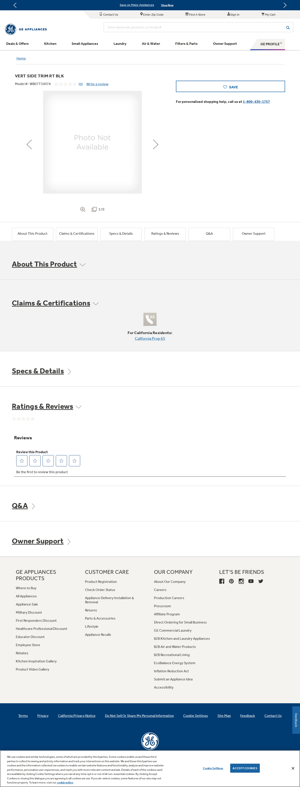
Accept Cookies (245, 768)
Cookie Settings (213, 768)
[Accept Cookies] (293, 768)
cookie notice (65, 782)
